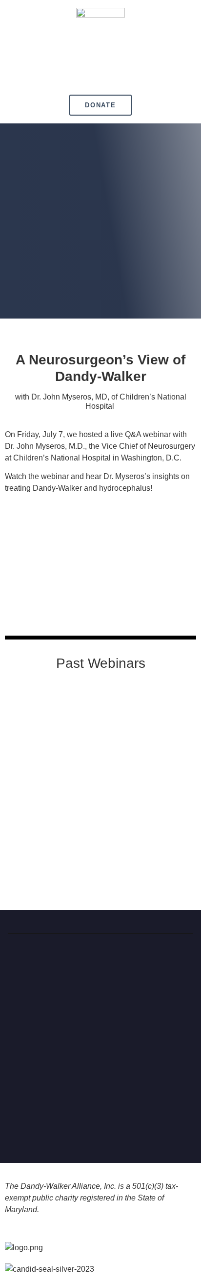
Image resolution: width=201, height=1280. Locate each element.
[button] (100, 76)
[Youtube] (121, 1122)
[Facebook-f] (58, 1122)
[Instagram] (100, 1122)
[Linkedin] (79, 1122)
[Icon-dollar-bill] (142, 1122)
